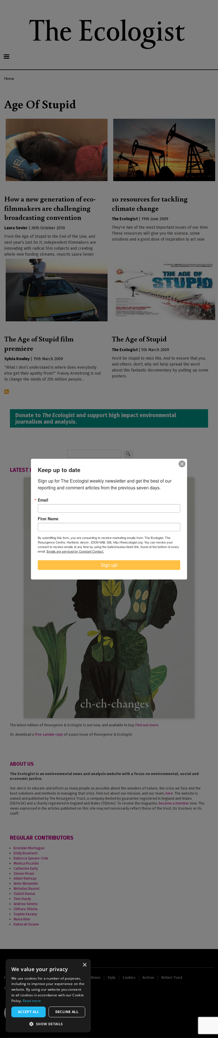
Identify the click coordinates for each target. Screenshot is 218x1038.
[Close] (182, 463)
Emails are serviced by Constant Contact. (75, 551)
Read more (32, 1000)
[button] (48, 1024)
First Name (48, 519)
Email (43, 500)
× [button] (84, 965)
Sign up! (109, 565)
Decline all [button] (66, 1011)
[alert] (48, 995)
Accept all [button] (28, 1011)
